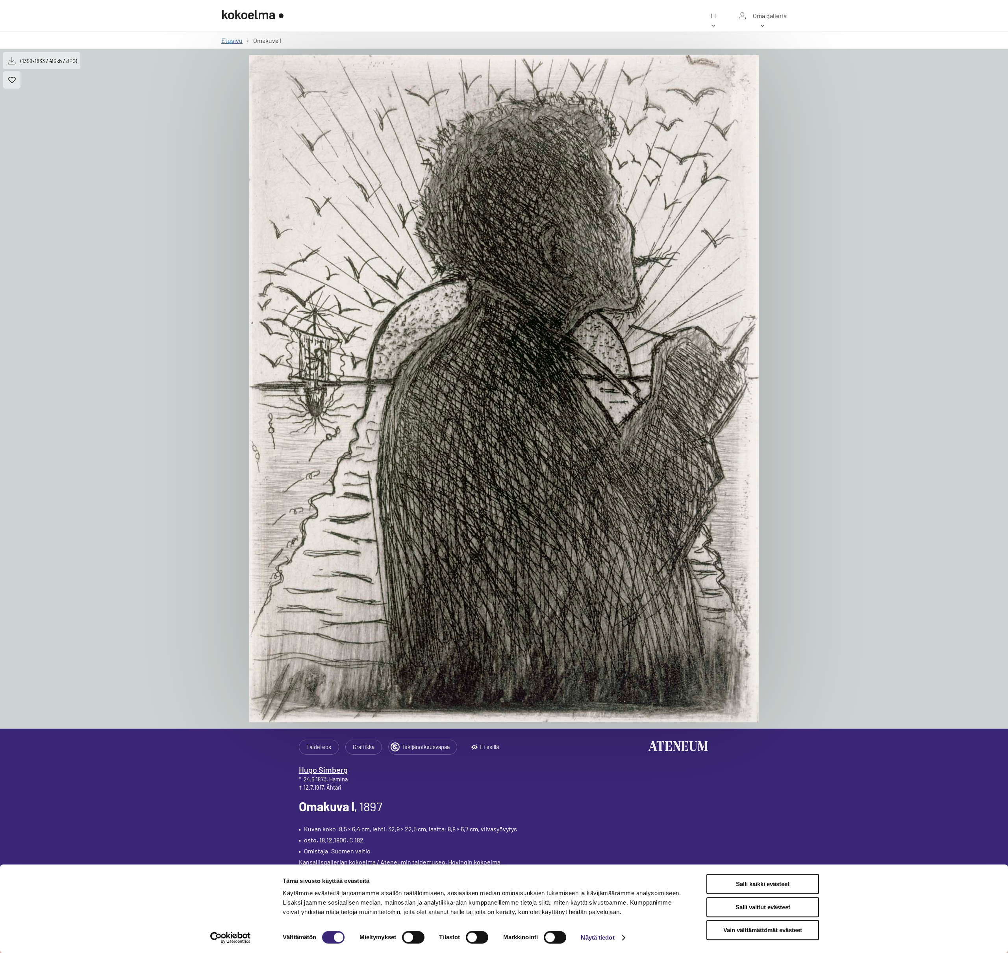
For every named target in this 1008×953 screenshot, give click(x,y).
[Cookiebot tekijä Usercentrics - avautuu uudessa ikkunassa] (230, 938)
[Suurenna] (503, 388)
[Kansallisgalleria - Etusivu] (253, 16)
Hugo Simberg (323, 769)
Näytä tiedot (597, 937)
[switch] (413, 937)
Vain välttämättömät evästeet (762, 930)
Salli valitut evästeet (763, 907)
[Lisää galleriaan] (11, 80)
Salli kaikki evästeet (762, 884)
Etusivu (232, 40)
